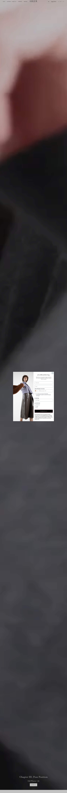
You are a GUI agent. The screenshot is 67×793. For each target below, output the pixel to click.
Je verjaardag (37, 398)
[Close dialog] (52, 373)
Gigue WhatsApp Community (39, 388)
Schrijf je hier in (43, 411)
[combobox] (36, 391)
